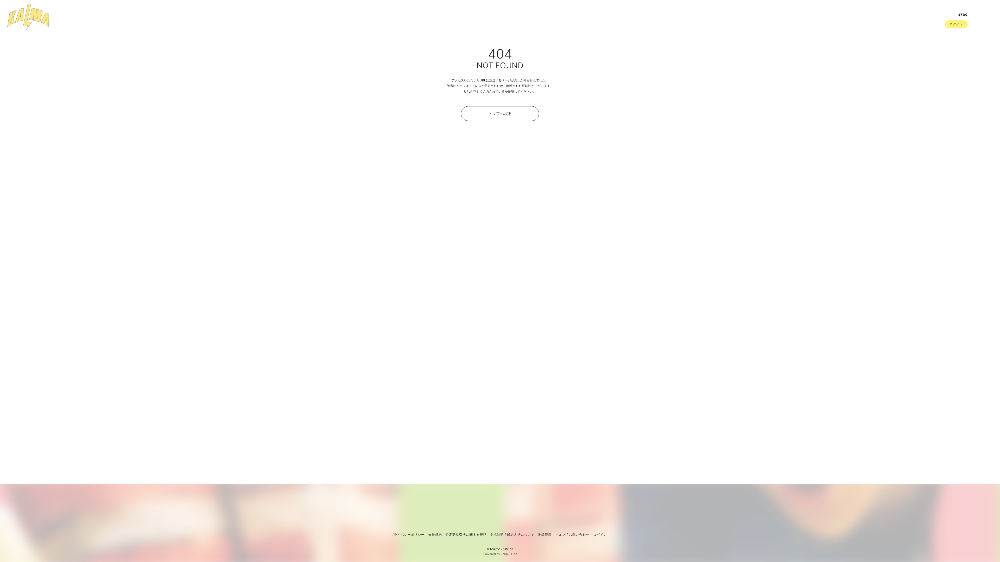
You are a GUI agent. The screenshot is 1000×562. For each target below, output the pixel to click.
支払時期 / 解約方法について (512, 535)
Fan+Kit (508, 549)
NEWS (962, 15)
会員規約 (435, 535)
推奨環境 (545, 535)
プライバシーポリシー (407, 535)
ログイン (956, 24)
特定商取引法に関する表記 (466, 535)
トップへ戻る (500, 113)
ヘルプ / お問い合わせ (572, 535)
